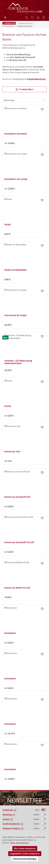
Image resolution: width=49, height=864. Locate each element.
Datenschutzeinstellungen (25, 859)
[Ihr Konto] (38, 17)
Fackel (7, 224)
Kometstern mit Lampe (15, 179)
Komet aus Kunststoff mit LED (19, 542)
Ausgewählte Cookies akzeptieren (25, 853)
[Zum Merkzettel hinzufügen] (42, 109)
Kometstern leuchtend (15, 133)
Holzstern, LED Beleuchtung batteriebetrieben (18, 362)
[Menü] (5, 17)
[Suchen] (26, 17)
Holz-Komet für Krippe (15, 315)
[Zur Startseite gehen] (24, 8)
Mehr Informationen (20, 842)
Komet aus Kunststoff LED (17, 497)
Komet (7, 406)
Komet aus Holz (12, 451)
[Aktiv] (44, 810)
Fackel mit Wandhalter (15, 270)
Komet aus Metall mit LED (17, 587)
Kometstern (10, 633)
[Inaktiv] (44, 814)
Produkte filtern (26, 89)
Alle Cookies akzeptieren (25, 848)
